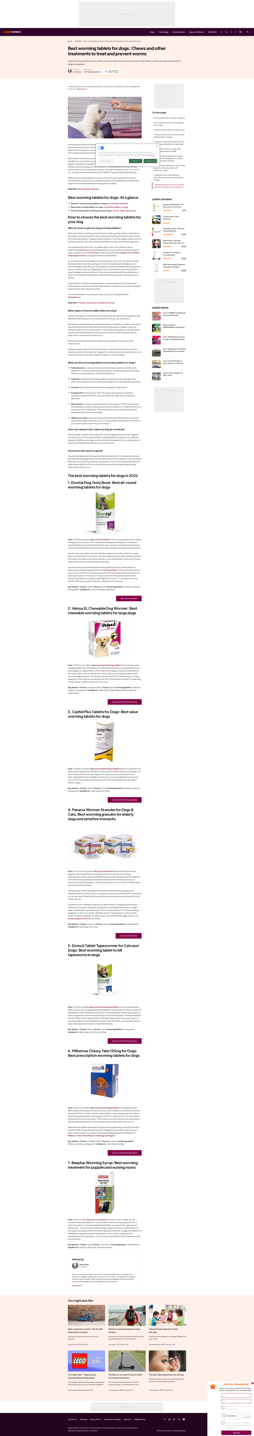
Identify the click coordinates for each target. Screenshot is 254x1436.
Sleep (152, 32)
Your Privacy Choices (112, 1419)
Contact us (72, 1419)
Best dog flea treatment (89, 189)
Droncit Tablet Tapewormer (124, 210)
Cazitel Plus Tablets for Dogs (116, 207)
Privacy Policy (95, 1419)
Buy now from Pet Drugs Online (124, 702)
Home (70, 41)
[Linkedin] (226, 32)
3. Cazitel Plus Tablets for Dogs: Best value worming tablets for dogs (167, 150)
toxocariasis (94, 253)
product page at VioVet (78, 918)
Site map (83, 1419)
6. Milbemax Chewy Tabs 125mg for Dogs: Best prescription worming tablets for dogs (168, 177)
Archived (78, 41)
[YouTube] (240, 32)
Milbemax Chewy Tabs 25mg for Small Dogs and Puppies (91, 1135)
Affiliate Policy (140, 1419)
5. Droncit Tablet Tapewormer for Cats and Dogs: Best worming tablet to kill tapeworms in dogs (169, 167)
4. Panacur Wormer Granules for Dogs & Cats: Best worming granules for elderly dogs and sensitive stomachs (168, 158)
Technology (163, 32)
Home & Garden (179, 32)
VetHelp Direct (74, 297)
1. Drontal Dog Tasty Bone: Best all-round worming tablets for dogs (169, 136)
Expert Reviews (10, 32)
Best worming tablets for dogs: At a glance (169, 118)
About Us (127, 1419)
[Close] (157, 146)
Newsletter (212, 32)
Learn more (80, 89)
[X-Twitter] (231, 32)
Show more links (169, 192)
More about (76, 1285)
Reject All (136, 161)
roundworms (82, 250)
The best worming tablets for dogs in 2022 (169, 130)
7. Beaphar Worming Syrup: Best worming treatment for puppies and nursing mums (169, 186)
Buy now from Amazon (96, 1219)
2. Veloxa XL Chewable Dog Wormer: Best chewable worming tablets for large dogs (169, 143)
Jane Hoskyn (77, 72)
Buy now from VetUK (129, 598)
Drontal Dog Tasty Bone (118, 203)
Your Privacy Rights (105, 161)
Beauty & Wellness (196, 32)
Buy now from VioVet (128, 936)
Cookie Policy (151, 155)
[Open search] (247, 32)
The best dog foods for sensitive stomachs (97, 303)
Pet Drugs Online (110, 570)
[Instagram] (235, 32)
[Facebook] (221, 32)
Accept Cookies (150, 161)
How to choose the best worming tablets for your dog (169, 124)
